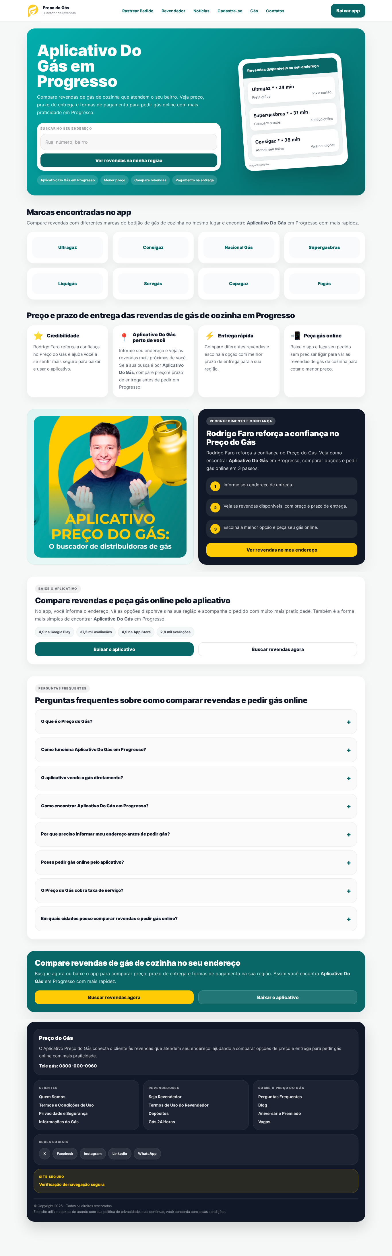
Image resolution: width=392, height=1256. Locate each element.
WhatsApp (147, 1153)
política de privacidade (121, 1211)
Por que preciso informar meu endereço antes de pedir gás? (105, 834)
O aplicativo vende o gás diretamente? (82, 777)
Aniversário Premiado (279, 1113)
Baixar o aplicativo (114, 649)
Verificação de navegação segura (71, 1184)
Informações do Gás (59, 1121)
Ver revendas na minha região (128, 160)
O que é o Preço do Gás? (66, 721)
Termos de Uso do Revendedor (179, 1105)
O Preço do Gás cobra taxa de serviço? (82, 890)
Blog (262, 1105)
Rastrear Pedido (138, 10)
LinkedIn (119, 1153)
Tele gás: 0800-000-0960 (68, 1066)
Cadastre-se (230, 10)
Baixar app (348, 11)
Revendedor (173, 10)
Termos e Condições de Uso (66, 1105)
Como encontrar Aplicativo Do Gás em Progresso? (95, 805)
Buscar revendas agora (278, 649)
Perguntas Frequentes (280, 1096)
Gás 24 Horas (162, 1121)
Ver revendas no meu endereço (282, 550)
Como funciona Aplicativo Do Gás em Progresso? (93, 749)
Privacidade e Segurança (63, 1113)
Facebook (65, 1153)
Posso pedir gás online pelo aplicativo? (82, 862)
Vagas (264, 1121)
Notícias (201, 10)
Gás (254, 10)
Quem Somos (52, 1096)
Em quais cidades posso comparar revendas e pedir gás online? (109, 918)
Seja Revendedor (165, 1096)
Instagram (93, 1153)
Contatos (275, 10)
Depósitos (159, 1113)
